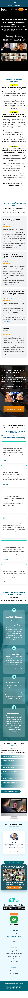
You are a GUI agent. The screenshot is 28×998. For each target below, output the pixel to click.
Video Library (6, 775)
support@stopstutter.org (14, 936)
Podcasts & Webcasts (9, 786)
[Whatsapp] (20, 987)
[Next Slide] (27, 844)
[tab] (13, 757)
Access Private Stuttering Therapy (12, 756)
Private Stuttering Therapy (14, 953)
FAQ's (14, 941)
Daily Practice (14, 951)
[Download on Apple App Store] (8, 908)
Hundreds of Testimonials (10, 782)
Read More (13, 852)
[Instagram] (13, 987)
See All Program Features (11, 791)
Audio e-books (14, 961)
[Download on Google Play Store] (19, 908)
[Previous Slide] (1, 844)
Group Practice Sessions (10, 771)
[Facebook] (7, 987)
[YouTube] (17, 987)
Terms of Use (14, 971)
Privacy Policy (14, 973)
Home (14, 939)
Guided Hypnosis (7, 778)
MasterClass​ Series (8, 767)
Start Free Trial (21, 9)
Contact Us (14, 934)
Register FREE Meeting (14, 887)
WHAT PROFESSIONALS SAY (14, 862)
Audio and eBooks (8, 764)
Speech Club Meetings (9, 760)
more (16, 247)
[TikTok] (10, 987)
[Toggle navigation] (25, 9)
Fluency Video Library (14, 959)
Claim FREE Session (14, 5)
